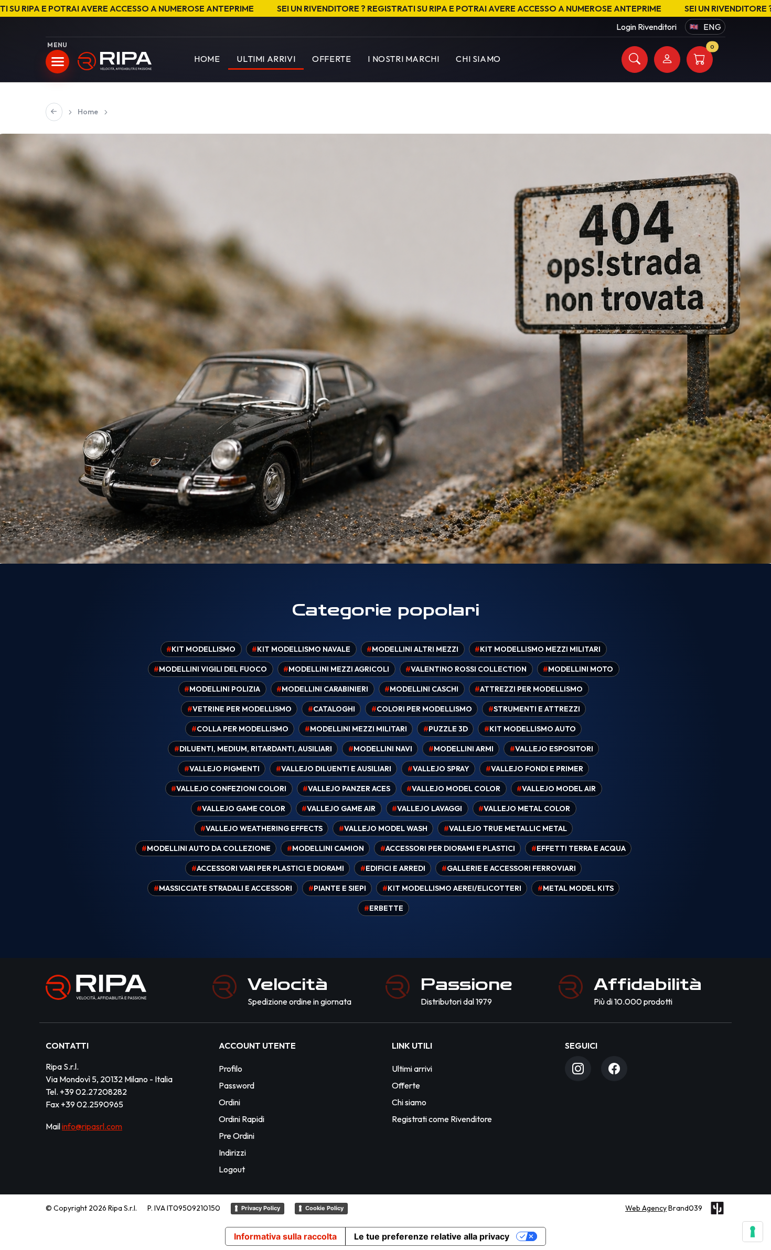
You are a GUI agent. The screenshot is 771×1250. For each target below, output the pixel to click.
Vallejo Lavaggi (427, 808)
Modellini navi (380, 748)
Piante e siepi (337, 888)
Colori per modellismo (421, 709)
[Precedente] (54, 112)
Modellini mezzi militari (356, 729)
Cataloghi (331, 709)
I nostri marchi (403, 58)
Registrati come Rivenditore (442, 1119)
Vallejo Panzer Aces (346, 788)
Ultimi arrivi (266, 58)
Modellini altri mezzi (412, 649)
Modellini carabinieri (322, 689)
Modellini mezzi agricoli (336, 669)
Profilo (230, 1068)
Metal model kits (576, 888)
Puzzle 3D (445, 729)
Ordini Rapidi (241, 1119)
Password (236, 1085)
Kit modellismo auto (530, 729)
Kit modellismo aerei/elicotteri (451, 888)
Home (88, 111)
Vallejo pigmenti (222, 768)
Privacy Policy (260, 1208)
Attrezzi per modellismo (529, 689)
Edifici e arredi (392, 868)
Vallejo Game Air (339, 808)
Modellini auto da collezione (206, 848)
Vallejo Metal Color (524, 808)
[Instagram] (578, 1068)
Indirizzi (232, 1152)
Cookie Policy (324, 1208)
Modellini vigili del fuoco (210, 669)
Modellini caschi (421, 689)
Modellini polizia (222, 689)
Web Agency (646, 1208)
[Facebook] (614, 1068)
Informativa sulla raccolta (285, 1236)
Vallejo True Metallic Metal (505, 828)
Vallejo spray (438, 768)
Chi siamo (409, 1102)
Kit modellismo (200, 649)
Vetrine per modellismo (239, 709)
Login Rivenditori (646, 26)
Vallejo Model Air (556, 788)
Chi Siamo (478, 58)
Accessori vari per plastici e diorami (267, 868)
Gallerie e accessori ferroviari (509, 868)
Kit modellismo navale (301, 649)
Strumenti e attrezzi (534, 709)
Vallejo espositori (551, 748)
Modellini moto (578, 669)
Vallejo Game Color (241, 808)
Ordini (229, 1102)
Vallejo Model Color (453, 788)
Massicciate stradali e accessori (223, 888)
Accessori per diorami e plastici (447, 848)
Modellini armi (461, 748)
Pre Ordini (236, 1135)
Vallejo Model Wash (383, 828)
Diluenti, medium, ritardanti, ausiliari (253, 748)
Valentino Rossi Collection (466, 669)
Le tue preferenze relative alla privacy (431, 1236)
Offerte (331, 58)
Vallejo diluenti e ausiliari (333, 768)
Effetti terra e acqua (578, 848)
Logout (232, 1169)
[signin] (667, 59)
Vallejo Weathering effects (261, 828)
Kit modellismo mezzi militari (538, 649)
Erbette (383, 908)
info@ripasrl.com (92, 1126)
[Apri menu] (57, 61)
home (207, 58)
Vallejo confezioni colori (228, 788)
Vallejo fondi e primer (534, 768)
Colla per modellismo (239, 729)
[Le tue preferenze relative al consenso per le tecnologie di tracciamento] (753, 1232)
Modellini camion (325, 848)
